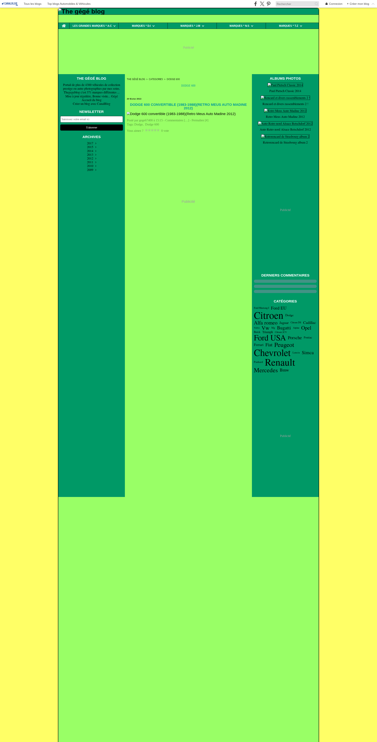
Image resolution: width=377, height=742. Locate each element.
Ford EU (278, 308)
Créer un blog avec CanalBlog (91, 103)
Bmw (284, 370)
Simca (308, 352)
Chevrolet (272, 352)
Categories (156, 79)
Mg (273, 327)
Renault (280, 362)
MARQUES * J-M (190, 26)
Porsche (295, 337)
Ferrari (259, 345)
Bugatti (284, 327)
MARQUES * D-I (141, 26)
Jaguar (284, 322)
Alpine (296, 327)
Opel (306, 327)
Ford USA (270, 337)
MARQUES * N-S (239, 26)
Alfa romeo (265, 322)
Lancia (296, 352)
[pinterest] (268, 4)
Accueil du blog (92, 100)
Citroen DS (296, 322)
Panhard (258, 362)
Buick (257, 332)
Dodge (289, 315)
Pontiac (308, 337)
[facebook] (255, 4)
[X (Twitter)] (262, 4)
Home (64, 24)
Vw (265, 327)
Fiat (268, 344)
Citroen (268, 315)
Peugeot (284, 344)
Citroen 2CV (281, 332)
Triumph (267, 332)
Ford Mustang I (261, 308)
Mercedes (266, 370)
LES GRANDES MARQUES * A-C (92, 26)
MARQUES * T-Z (288, 26)
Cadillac (309, 322)
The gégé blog (136, 79)
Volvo (257, 327)
